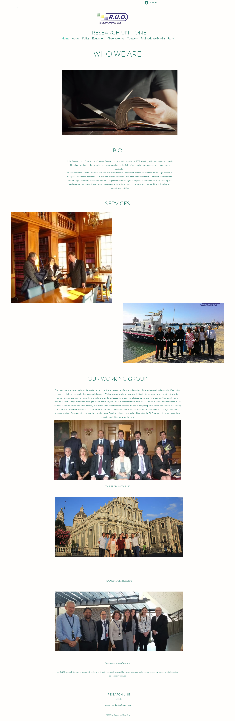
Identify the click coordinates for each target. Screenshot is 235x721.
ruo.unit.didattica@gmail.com (118, 705)
